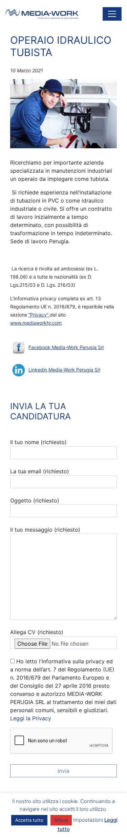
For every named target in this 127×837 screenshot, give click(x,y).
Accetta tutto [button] (29, 820)
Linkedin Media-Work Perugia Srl (64, 370)
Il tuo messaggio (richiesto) (45, 529)
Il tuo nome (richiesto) (38, 442)
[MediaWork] (41, 14)
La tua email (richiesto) (39, 471)
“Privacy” (39, 315)
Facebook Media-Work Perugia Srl (66, 347)
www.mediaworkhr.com (36, 323)
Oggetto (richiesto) (34, 500)
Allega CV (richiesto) (36, 632)
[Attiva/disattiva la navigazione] (112, 14)
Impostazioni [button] (88, 820)
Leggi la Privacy (30, 718)
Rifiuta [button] (61, 820)
